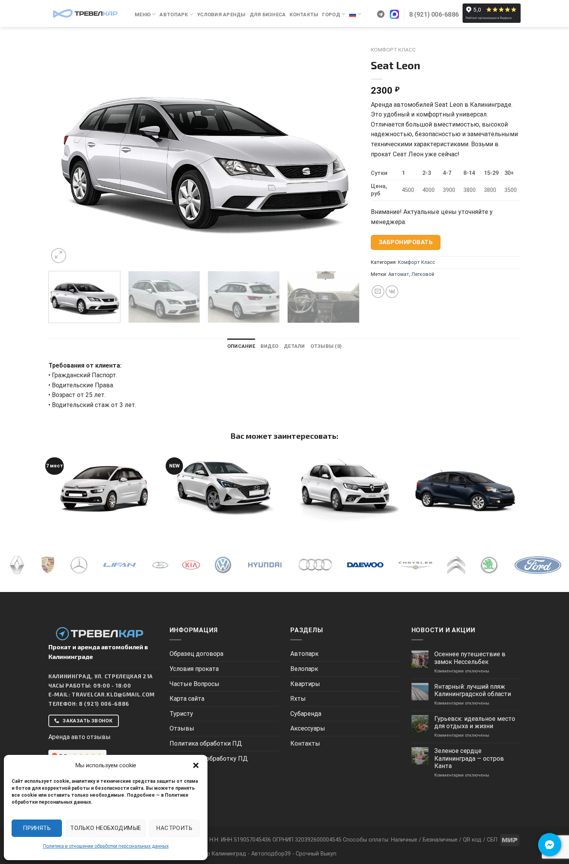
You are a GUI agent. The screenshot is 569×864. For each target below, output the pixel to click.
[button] (196, 765)
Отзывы (182, 728)
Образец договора (196, 653)
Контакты (304, 14)
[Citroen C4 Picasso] (104, 488)
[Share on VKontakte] (392, 291)
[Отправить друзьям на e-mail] (378, 291)
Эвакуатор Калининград (214, 853)
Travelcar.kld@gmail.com (113, 694)
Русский (355, 14)
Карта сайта (187, 698)
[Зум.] (58, 255)
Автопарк (173, 14)
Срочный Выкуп (316, 853)
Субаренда (305, 713)
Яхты (298, 698)
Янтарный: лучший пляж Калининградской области (472, 690)
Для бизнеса (268, 14)
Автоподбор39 (271, 853)
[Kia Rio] (464, 488)
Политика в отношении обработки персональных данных (106, 846)
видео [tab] (269, 346)
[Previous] (64, 154)
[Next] (343, 154)
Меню (143, 14)
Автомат (398, 274)
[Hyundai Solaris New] (224, 488)
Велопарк (304, 668)
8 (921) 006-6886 (104, 703)
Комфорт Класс (393, 49)
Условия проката (194, 668)
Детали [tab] (294, 346)
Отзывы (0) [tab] (326, 346)
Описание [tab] (241, 346)
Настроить (174, 828)
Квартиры (305, 684)
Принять (37, 828)
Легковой (422, 274)
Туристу (181, 713)
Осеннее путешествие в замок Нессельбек (470, 657)
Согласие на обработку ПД (209, 758)
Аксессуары (307, 728)
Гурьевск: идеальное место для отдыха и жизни (474, 722)
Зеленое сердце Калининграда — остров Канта (469, 758)
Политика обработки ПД (206, 743)
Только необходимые (105, 828)
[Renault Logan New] (344, 488)
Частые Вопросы (194, 684)
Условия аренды (221, 14)
